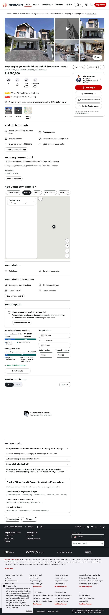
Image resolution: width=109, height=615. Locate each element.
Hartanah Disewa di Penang (39, 598)
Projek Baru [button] (46, 5)
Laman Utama (11, 14)
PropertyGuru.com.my (12, 559)
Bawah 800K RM (39, 495)
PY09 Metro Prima (37, 502)
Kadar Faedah (44, 350)
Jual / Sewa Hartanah (86, 598)
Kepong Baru (79, 14)
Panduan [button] (59, 5)
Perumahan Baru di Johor (88, 578)
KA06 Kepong (24, 502)
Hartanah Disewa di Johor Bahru (41, 601)
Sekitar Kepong (27, 495)
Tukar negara (77, 533)
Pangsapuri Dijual (36, 581)
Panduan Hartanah (11, 581)
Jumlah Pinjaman (45, 340)
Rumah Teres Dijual (36, 584)
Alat (81, 592)
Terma (77, 113)
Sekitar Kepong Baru (13, 495)
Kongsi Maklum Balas (34, 538)
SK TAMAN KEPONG (25, 510)
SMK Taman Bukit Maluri (41, 510)
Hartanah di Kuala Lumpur (63, 595)
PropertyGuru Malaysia (14, 575)
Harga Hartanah (45, 330)
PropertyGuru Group (13, 533)
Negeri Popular (60, 592)
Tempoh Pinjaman (63, 350)
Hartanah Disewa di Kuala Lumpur (41, 595)
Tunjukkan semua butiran (16, 149)
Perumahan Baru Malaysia (89, 575)
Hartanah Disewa (61, 575)
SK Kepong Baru (11, 510)
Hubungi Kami (32, 533)
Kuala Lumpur (57, 14)
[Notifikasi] (91, 5)
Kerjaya (7, 541)
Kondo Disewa (59, 578)
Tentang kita (9, 536)
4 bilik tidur (50, 495)
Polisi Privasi (24, 596)
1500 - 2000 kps (61, 495)
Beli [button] (27, 5)
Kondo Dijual (34, 578)
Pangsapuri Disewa (61, 581)
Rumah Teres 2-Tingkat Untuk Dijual (34, 14)
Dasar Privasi (84, 113)
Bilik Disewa (58, 584)
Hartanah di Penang (61, 601)
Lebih (68, 5)
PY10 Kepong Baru (12, 502)
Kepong (68, 14)
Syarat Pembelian (53, 611)
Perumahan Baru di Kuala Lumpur (91, 581)
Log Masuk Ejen (84, 595)
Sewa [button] (35, 5)
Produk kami (9, 538)
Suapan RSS (83, 601)
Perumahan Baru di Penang (88, 584)
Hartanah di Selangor (61, 598)
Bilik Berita (30, 536)
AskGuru (8, 578)
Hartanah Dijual (36, 575)
